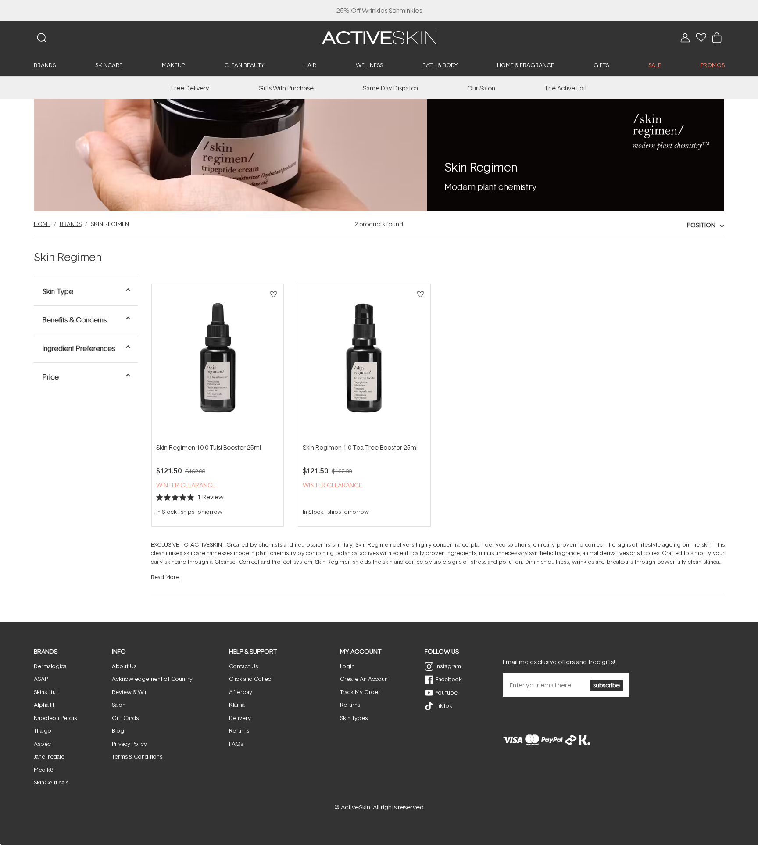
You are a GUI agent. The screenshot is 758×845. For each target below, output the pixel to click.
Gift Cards (125, 718)
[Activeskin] (379, 37)
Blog (118, 730)
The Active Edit (565, 88)
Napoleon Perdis (55, 718)
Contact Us (243, 666)
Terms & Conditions (137, 756)
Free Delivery (190, 88)
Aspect (43, 744)
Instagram (448, 666)
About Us (124, 666)
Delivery (240, 718)
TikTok (444, 705)
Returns (239, 730)
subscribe (606, 685)
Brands (71, 224)
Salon (118, 705)
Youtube (447, 692)
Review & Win (130, 692)
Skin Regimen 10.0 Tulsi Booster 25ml (208, 447)
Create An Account (365, 679)
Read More (165, 577)
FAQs (236, 744)
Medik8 (43, 769)
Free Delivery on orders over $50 (379, 10)
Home (42, 224)
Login (347, 666)
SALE (654, 65)
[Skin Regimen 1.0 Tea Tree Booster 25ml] (364, 363)
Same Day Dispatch (390, 88)
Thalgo (42, 730)
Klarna (237, 705)
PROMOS (713, 65)
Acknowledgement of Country (152, 679)
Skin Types (354, 718)
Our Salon (481, 88)
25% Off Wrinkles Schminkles (379, 10)
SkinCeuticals (51, 782)
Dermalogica (50, 666)
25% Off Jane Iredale (379, 10)
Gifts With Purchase (286, 88)
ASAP (41, 679)
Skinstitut (46, 692)
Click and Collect (251, 679)
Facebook (449, 679)
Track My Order (360, 692)
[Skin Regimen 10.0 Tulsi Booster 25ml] (217, 363)
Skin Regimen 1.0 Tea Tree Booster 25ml (360, 447)
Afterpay (240, 692)
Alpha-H (44, 705)
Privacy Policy (129, 744)
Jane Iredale (49, 756)
